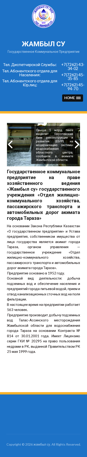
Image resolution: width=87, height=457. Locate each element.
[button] (72, 98)
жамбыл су (43, 44)
